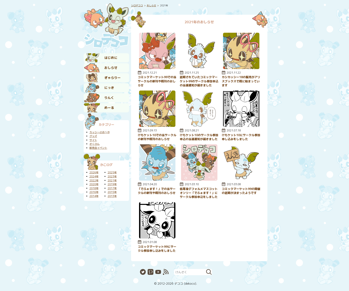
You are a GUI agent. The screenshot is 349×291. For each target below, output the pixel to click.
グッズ (93, 136)
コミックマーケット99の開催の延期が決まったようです (241, 191)
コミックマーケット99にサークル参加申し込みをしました (157, 249)
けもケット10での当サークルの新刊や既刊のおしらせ (157, 137)
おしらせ (110, 67)
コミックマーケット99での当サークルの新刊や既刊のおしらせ (157, 81)
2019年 (112, 184)
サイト (93, 140)
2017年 (112, 188)
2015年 (112, 192)
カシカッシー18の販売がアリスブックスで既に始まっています (241, 81)
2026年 (94, 172)
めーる (109, 107)
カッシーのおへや (99, 132)
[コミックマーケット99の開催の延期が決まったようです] (241, 180)
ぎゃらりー (112, 77)
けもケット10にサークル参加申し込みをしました (241, 137)
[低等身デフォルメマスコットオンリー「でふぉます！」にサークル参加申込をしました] (199, 180)
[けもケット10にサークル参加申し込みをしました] (241, 126)
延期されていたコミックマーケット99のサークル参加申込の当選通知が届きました (199, 81)
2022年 (94, 180)
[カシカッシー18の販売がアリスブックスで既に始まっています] (241, 68)
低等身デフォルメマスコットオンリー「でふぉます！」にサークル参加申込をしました (199, 193)
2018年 (94, 188)
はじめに (110, 57)
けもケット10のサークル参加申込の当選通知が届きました (199, 137)
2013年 (112, 196)
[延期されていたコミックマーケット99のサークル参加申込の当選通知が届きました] (199, 68)
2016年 (94, 192)
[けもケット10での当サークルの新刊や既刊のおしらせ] (157, 126)
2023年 (112, 176)
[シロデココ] (106, 25)
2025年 (112, 172)
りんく (109, 97)
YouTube (158, 272)
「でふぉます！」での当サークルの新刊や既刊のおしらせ (157, 191)
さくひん (94, 144)
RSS (166, 272)
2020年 (94, 184)
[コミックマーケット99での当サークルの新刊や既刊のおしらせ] (157, 68)
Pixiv (150, 272)
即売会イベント (98, 148)
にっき (109, 87)
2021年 (112, 180)
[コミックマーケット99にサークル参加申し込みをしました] (157, 237)
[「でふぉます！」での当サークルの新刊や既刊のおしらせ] (157, 180)
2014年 (94, 196)
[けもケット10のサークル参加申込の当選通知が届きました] (199, 126)
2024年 (94, 176)
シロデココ (137, 5)
